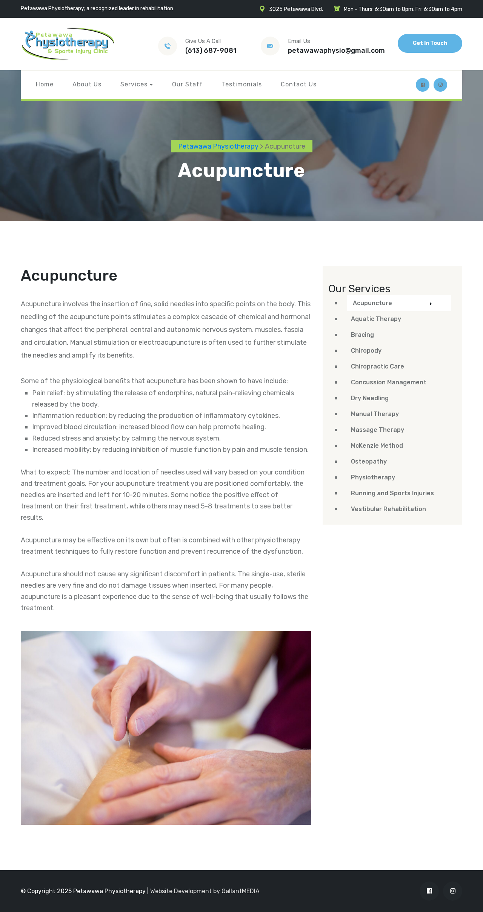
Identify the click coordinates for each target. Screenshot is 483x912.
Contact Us (299, 84)
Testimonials (242, 84)
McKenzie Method (377, 445)
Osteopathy (369, 461)
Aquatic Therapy (376, 318)
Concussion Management (388, 382)
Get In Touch (430, 43)
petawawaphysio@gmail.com (336, 50)
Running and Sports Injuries (392, 493)
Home (45, 84)
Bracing (362, 334)
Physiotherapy (373, 477)
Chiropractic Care (377, 366)
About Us (87, 84)
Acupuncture (372, 303)
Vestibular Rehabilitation (388, 509)
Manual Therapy (375, 414)
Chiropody (366, 350)
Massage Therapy (377, 429)
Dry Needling (370, 398)
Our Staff (187, 84)
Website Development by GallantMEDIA (205, 891)
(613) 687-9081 (211, 50)
